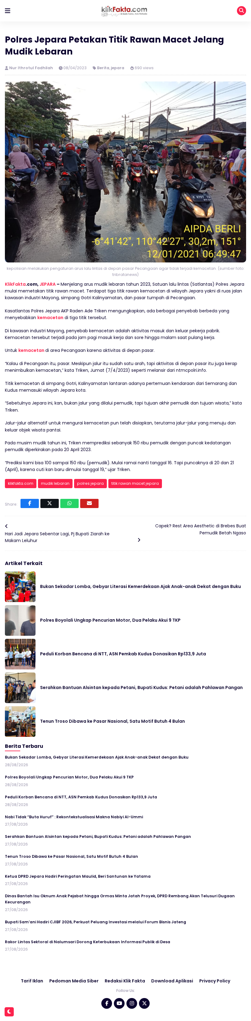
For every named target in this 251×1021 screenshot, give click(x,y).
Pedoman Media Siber (74, 981)
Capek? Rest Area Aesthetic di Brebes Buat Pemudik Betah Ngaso (200, 529)
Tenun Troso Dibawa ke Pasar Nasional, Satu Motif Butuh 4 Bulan (112, 721)
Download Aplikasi (172, 981)
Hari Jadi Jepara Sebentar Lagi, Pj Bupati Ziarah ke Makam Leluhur (57, 537)
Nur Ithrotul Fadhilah (31, 67)
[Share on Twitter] (49, 503)
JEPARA (47, 284)
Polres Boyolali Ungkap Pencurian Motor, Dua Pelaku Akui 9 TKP (110, 620)
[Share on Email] (89, 503)
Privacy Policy (214, 981)
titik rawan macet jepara (135, 483)
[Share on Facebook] (30, 503)
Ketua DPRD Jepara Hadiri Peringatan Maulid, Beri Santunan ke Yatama (78, 876)
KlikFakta (15, 284)
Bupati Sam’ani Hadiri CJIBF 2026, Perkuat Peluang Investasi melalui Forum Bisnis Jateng (95, 922)
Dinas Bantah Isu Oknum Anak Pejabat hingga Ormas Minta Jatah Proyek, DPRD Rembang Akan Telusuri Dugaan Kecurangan (120, 899)
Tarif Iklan (32, 981)
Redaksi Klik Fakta (125, 981)
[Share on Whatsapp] (69, 503)
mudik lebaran (55, 483)
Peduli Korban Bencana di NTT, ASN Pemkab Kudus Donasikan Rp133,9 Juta (123, 654)
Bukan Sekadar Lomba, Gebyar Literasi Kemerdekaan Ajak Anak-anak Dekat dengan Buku (140, 586)
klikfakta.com (20, 483)
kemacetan (50, 318)
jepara (117, 67)
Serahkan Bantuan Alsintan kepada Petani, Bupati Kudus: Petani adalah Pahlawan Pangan (141, 687)
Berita (103, 67)
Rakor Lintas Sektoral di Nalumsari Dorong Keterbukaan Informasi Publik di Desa (87, 941)
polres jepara (90, 483)
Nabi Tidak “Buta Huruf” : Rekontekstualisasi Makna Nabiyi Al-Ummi (74, 816)
